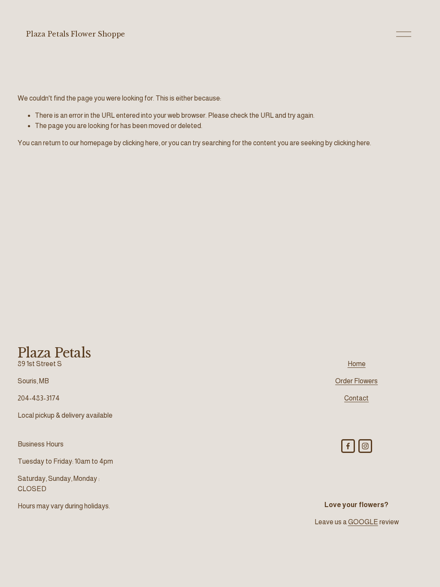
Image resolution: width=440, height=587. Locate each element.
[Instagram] (365, 446)
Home (357, 363)
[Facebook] (348, 446)
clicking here (140, 143)
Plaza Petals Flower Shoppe (75, 34)
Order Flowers (356, 381)
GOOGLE (363, 522)
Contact (356, 398)
